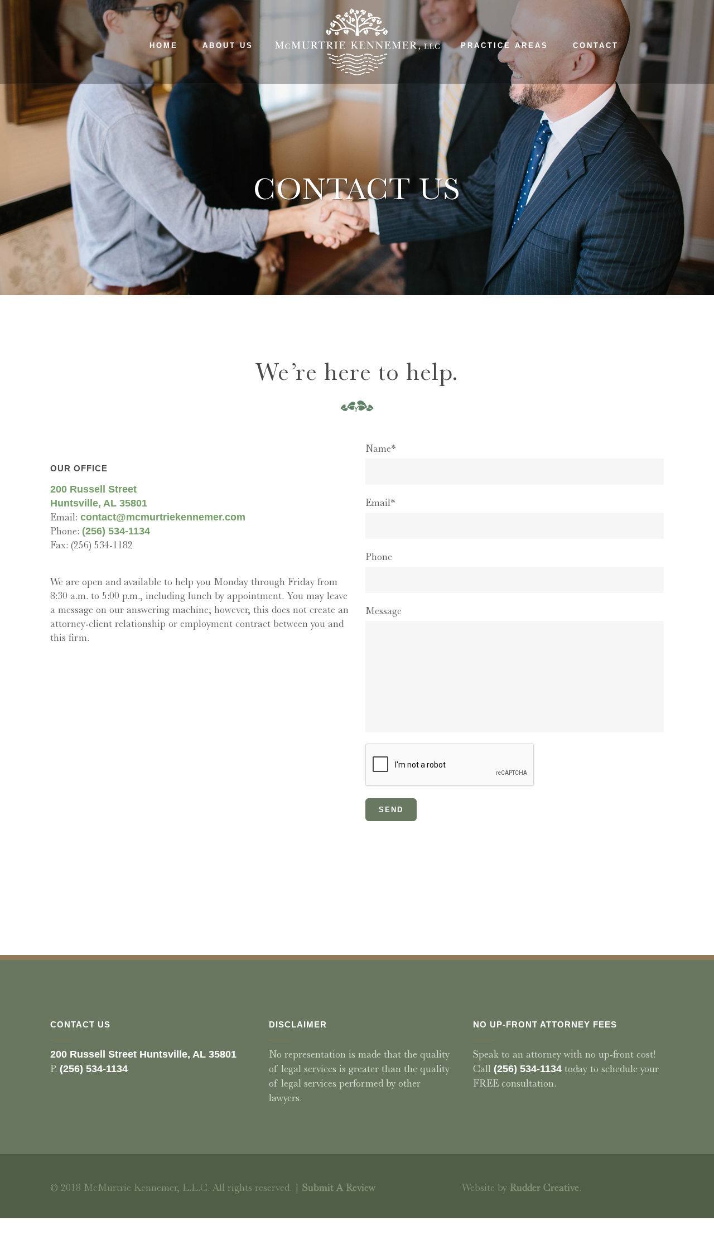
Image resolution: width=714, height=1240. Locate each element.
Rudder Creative (544, 1187)
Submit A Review (338, 1187)
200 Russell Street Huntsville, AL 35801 (143, 1054)
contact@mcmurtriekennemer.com (162, 517)
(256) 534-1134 (116, 531)
